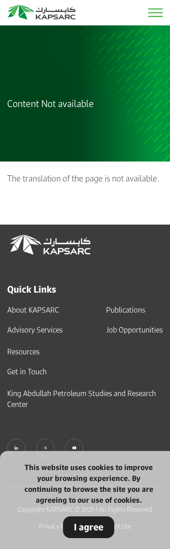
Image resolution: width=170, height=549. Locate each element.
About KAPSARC (33, 310)
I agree (88, 527)
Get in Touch (27, 371)
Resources (23, 351)
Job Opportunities (134, 330)
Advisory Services (35, 330)
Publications (125, 310)
